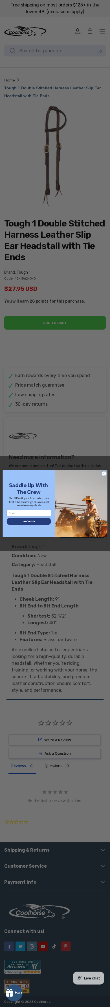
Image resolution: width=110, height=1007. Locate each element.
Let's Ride (29, 521)
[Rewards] (14, 993)
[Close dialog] (104, 473)
